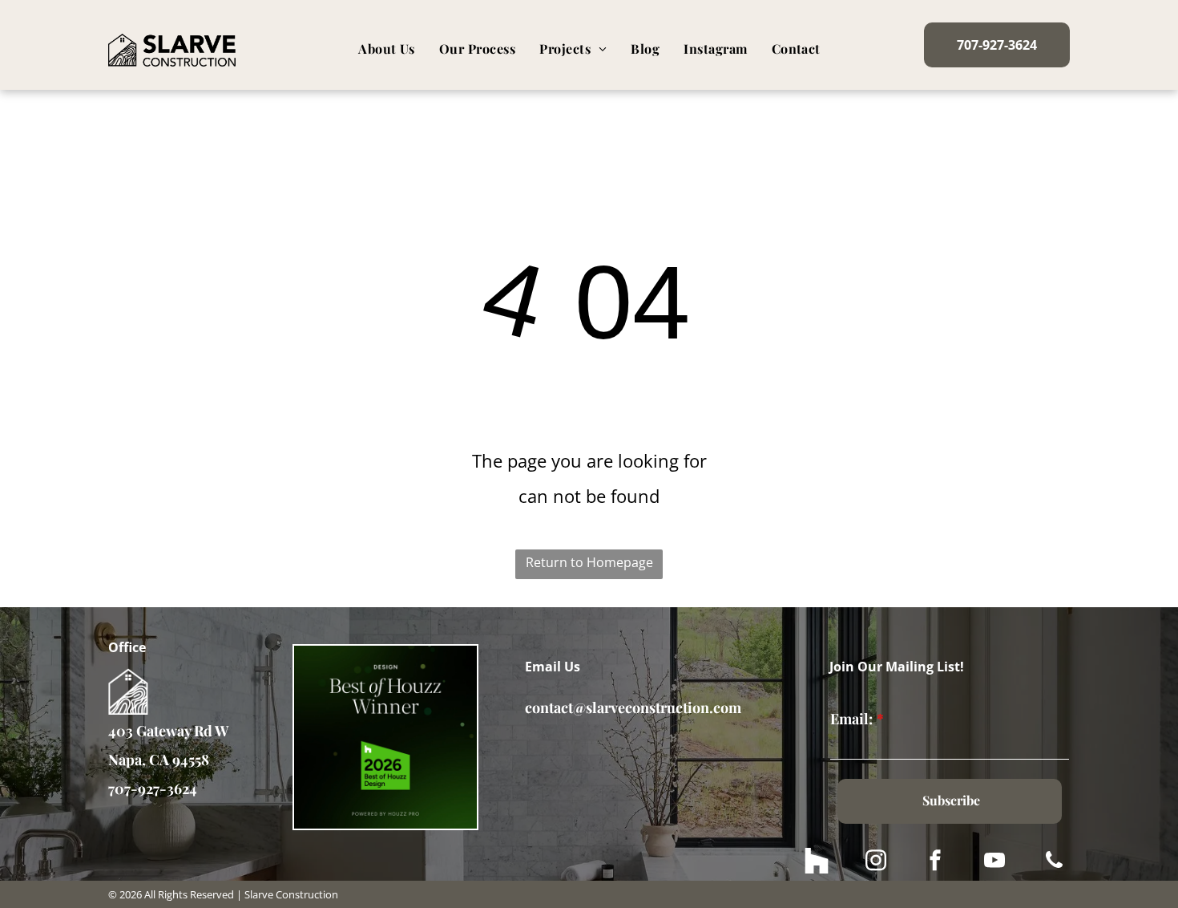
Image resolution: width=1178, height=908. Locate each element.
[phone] (1054, 863)
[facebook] (935, 863)
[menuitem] (386, 49)
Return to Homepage (589, 562)
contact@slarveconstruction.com (633, 707)
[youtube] (994, 863)
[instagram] (876, 863)
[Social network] (817, 863)
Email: (851, 718)
